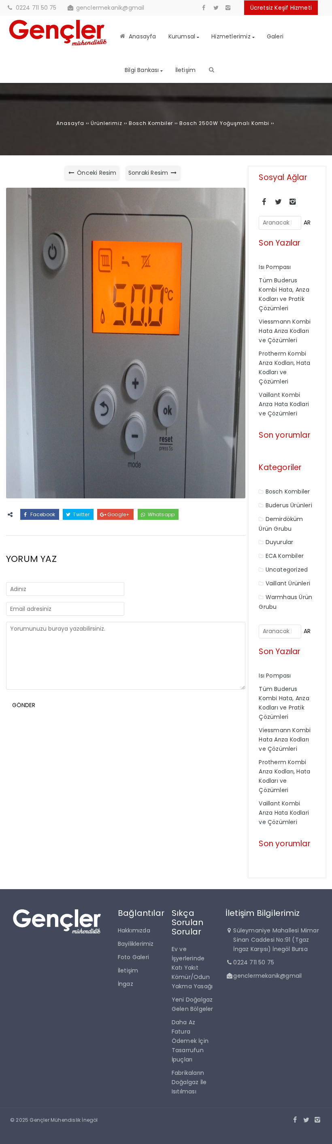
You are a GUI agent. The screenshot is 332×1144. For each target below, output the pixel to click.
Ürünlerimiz (106, 123)
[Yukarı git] (319, 1131)
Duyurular (280, 542)
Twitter (80, 514)
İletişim (128, 970)
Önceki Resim (95, 173)
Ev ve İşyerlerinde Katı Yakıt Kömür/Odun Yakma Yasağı (192, 967)
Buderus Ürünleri (289, 505)
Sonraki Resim (149, 173)
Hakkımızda (134, 930)
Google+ (118, 514)
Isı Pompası (275, 267)
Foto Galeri (133, 957)
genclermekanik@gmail (110, 8)
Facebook (42, 514)
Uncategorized (287, 570)
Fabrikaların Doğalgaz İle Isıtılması (189, 1082)
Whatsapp (160, 514)
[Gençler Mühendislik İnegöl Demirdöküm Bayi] (58, 46)
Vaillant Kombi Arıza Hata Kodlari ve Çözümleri (284, 404)
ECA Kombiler (285, 556)
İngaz (125, 984)
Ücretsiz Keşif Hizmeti (281, 8)
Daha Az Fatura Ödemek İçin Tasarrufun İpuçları (190, 1040)
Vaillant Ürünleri (288, 583)
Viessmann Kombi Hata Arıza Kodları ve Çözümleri (285, 331)
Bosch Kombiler (151, 123)
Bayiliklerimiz (136, 944)
